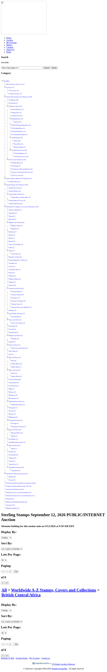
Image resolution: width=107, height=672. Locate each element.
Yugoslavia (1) (15, 470)
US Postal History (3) (20, 153)
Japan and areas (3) (14, 370)
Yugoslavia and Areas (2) (16, 467)
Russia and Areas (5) (15, 429)
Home (8, 38)
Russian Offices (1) (17, 433)
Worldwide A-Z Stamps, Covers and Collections (53, 590)
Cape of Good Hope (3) (16, 244)
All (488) (6, 81)
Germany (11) (15, 298)
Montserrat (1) (13, 395)
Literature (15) (10, 505)
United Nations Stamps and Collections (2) (19, 178)
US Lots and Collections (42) (17, 159)
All (4, 590)
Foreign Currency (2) (15, 93)
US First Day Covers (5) (21, 156)
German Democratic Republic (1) (21, 307)
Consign (9, 47)
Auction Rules (22, 658)
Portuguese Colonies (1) (18, 426)
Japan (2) (14, 373)
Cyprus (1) (12, 266)
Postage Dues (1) (16, 112)
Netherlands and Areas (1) (16, 401)
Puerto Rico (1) (18, 144)
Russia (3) (14, 436)
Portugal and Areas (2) (15, 420)
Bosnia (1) (12, 235)
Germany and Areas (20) (16, 288)
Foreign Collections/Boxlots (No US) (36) (18, 486)
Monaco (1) (12, 392)
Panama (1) (12, 414)
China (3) (11, 250)
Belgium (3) (15, 228)
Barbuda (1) (12, 219)
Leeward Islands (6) (15, 379)
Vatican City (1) (13, 464)
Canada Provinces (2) (15, 188)
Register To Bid (7, 658)
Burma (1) (12, 241)
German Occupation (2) (18, 301)
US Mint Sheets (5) (17, 163)
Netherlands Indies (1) (18, 404)
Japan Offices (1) (16, 376)
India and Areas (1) (14, 345)
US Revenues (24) (16, 115)
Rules (8, 52)
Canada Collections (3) (15, 203)
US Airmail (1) (13, 103)
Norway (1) (12, 411)
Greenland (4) (13, 326)
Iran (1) (11, 354)
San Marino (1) (13, 439)
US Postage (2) (15, 166)
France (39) (12, 285)
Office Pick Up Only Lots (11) (15, 84)
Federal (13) (17, 122)
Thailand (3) (12, 458)
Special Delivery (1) (17, 109)
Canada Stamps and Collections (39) (17, 185)
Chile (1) (11, 247)
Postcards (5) (10, 499)
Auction (9, 40)
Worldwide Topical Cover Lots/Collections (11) (20, 495)
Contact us (45, 658)
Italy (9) (13, 360)
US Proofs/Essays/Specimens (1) (21, 125)
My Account (11, 42)
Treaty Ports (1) (16, 254)
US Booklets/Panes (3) (18, 128)
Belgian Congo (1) (17, 225)
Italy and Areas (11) (15, 357)
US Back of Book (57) (15, 106)
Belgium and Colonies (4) (16, 222)
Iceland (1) (12, 342)
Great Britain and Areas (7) (17, 313)
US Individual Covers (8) (19, 150)
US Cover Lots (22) (17, 175)
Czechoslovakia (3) (14, 269)
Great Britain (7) (16, 316)
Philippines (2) (13, 417)
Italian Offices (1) (16, 364)
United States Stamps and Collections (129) (19, 97)
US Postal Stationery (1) (18, 131)
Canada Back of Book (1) (16, 194)
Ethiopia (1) (12, 276)
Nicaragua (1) (13, 407)
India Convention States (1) (19, 348)
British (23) (12, 477)
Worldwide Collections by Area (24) (17, 473)
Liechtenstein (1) (14, 382)
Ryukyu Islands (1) (20, 147)
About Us (10, 50)
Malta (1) (11, 389)
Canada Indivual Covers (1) (17, 200)
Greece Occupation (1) (18, 323)
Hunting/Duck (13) (17, 119)
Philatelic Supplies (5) (12, 508)
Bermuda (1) (12, 232)
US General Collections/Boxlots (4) (21, 169)
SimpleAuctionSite (59, 669)
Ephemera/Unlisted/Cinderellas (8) (16, 502)
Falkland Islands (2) (15, 279)
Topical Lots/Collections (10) (15, 489)
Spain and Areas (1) (15, 445)
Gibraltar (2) (12, 310)
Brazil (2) (11, 238)
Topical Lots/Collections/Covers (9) (22, 172)
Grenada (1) (12, 329)
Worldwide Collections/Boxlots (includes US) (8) (20, 483)
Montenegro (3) (13, 398)
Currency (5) (10, 87)
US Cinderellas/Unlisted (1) (19, 134)
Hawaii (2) (17, 141)
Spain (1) (14, 448)
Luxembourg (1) (14, 386)
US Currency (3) (14, 90)
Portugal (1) (15, 423)
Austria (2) (12, 216)
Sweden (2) (12, 451)
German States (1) (16, 291)
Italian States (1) (16, 367)
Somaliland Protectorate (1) (17, 442)
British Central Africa (21, 594)
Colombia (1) (13, 263)
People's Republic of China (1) (18, 260)
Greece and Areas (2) (15, 320)
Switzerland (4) (13, 455)
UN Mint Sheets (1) (14, 181)
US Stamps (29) (13, 100)
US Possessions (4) (17, 137)
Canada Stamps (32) (15, 191)
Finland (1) (12, 282)
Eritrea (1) (12, 272)
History (9, 45)
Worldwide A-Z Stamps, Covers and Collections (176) (22, 207)
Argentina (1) (13, 213)
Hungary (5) (15, 338)
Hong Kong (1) (13, 332)
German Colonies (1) (17, 294)
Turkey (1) (12, 461)
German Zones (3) (16, 304)
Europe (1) (12, 480)
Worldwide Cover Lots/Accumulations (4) (18, 492)
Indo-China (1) (13, 351)
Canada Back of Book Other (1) (21, 197)
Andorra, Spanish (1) (15, 210)
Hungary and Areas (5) (16, 335)
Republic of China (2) (15, 257)
